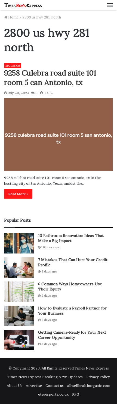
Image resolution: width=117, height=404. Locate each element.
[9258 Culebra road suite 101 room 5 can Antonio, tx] (58, 134)
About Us (14, 385)
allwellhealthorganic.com (88, 385)
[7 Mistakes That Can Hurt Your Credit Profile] (19, 267)
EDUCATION (12, 65)
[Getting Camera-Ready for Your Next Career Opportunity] (19, 340)
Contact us (54, 385)
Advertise (34, 385)
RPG (75, 394)
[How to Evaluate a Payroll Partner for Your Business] (19, 316)
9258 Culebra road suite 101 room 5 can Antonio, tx (50, 77)
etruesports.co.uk (53, 394)
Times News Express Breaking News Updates (45, 377)
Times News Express (92, 368)
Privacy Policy (98, 377)
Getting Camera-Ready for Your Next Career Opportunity (72, 335)
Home (13, 17)
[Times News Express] (23, 5)
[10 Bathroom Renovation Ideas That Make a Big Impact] (19, 243)
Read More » (18, 194)
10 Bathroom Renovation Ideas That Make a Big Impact (71, 238)
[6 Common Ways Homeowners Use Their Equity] (19, 291)
